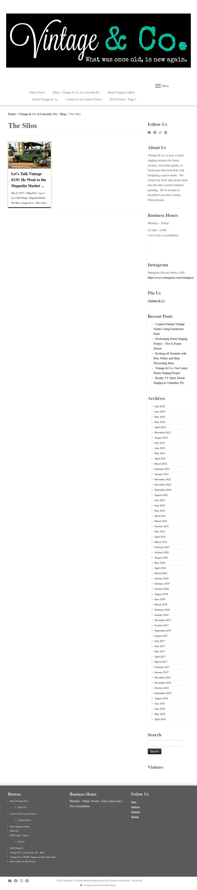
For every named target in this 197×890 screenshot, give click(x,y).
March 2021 (160, 541)
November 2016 (162, 682)
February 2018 (162, 609)
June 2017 (159, 646)
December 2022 (162, 479)
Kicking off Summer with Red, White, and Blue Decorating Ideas (170, 358)
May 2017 (159, 651)
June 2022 (159, 505)
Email (133, 802)
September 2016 (162, 693)
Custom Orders (24, 820)
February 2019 (162, 583)
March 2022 (160, 521)
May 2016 (159, 714)
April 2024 (160, 427)
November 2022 (162, 484)
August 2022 (161, 495)
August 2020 (161, 557)
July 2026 (159, 406)
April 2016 (160, 719)
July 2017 (159, 641)
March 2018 (160, 604)
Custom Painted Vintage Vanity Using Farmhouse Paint (169, 328)
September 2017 (162, 630)
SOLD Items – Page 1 (122, 99)
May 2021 (159, 531)
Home (12, 114)
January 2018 (161, 614)
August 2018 (161, 594)
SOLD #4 (14, 831)
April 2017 (160, 656)
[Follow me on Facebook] (156, 132)
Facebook (135, 807)
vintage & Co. (28, 203)
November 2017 (162, 620)
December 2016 (162, 677)
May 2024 (159, 422)
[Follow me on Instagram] (161, 132)
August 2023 (161, 437)
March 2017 (160, 661)
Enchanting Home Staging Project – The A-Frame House (170, 343)
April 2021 (160, 536)
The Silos (15, 203)
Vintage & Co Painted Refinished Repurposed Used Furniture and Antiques (96, 880)
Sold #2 (21, 842)
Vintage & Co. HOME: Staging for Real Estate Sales (33, 857)
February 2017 (162, 667)
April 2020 (160, 568)
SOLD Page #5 (16, 848)
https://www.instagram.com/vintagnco (171, 277)
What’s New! (37, 92)
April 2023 (160, 458)
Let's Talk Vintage (19, 198)
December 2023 (162, 432)
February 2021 (162, 547)
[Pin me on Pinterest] (167, 132)
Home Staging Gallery (121, 92)
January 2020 (161, 578)
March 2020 (160, 573)
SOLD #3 (22, 807)
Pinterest (135, 816)
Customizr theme (108, 885)
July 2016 (159, 703)
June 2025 (159, 411)
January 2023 (161, 474)
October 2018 (161, 588)
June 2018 (159, 599)
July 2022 (159, 500)
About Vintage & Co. (45, 99)
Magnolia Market (37, 198)
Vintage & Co (156, 300)
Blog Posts (32, 193)
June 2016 (159, 708)
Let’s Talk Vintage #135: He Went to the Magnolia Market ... (28, 179)
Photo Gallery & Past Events (22, 861)
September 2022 (162, 489)
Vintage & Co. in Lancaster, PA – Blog (42, 114)
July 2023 (159, 442)
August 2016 (161, 698)
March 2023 (160, 463)
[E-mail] (150, 132)
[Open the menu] (158, 86)
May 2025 (159, 416)
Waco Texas (41, 203)
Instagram (135, 811)
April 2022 (160, 515)
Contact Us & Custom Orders (84, 99)
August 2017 (161, 635)
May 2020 (159, 562)
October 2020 (161, 552)
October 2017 (161, 625)
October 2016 (161, 687)
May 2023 (159, 453)
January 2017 (161, 672)
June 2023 (159, 448)
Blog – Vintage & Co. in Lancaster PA (76, 92)
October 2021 (161, 526)
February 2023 (162, 468)
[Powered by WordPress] (81, 884)
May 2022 (159, 510)
